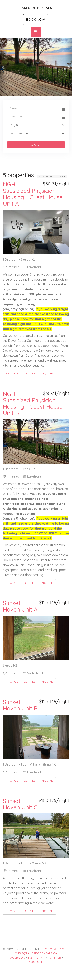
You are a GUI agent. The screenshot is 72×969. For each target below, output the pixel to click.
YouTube (36, 962)
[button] (3, 67)
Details (30, 373)
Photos (12, 373)
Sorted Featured (51, 176)
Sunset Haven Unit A (20, 606)
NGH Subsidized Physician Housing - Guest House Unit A (33, 194)
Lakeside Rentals (36, 8)
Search (36, 144)
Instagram (36, 957)
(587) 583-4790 (56, 949)
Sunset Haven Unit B (20, 705)
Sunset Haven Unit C (20, 804)
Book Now (35, 19)
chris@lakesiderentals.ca (36, 953)
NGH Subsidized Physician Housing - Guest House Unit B (33, 403)
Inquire (47, 373)
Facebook (17, 957)
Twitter (54, 957)
